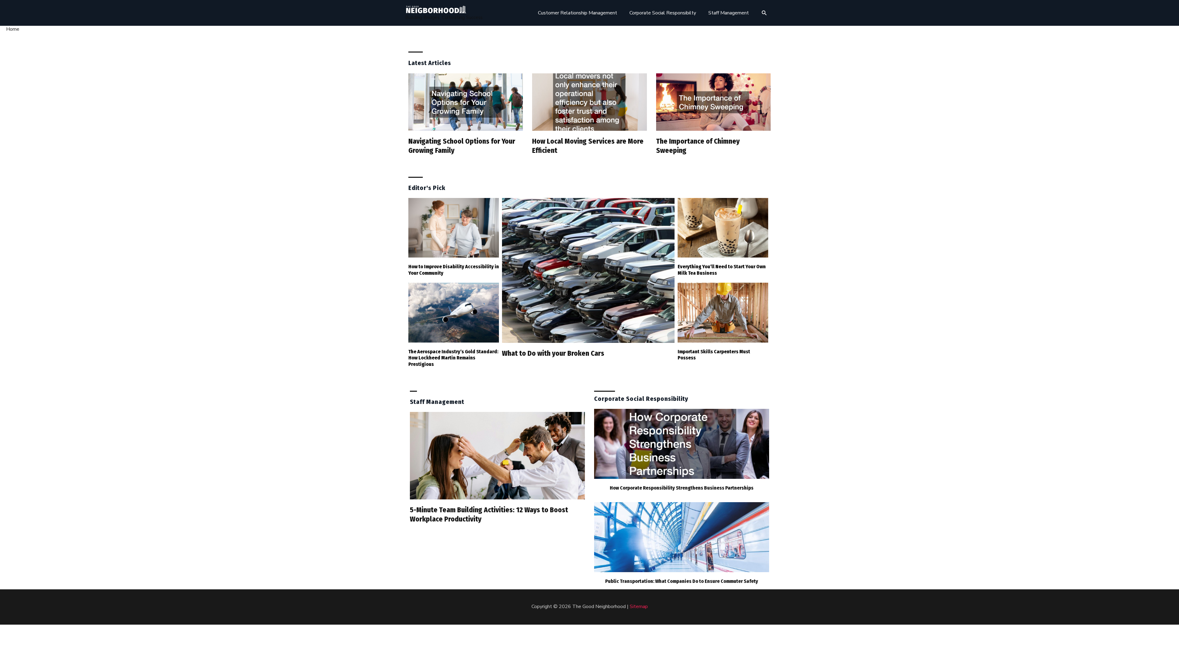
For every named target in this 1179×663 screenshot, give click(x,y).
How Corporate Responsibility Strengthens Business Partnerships (681, 488)
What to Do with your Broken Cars (553, 353)
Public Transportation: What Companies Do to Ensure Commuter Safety (681, 581)
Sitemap (639, 606)
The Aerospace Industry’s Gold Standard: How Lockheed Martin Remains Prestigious (453, 358)
